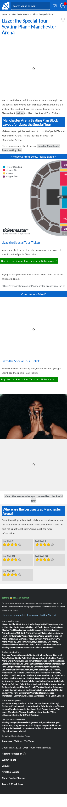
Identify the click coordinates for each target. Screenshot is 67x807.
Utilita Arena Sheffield (44, 647)
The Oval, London (44, 687)
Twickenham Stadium (34, 690)
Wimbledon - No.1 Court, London (49, 695)
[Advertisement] (33, 69)
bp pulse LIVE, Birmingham (47, 624)
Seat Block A (8, 541)
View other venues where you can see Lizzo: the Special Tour (34, 498)
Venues (5, 765)
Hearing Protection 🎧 (14, 753)
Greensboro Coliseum (42, 630)
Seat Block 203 (41, 556)
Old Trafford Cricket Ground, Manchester (31, 672)
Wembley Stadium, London (42, 692)
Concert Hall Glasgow (31, 725)
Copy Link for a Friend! (33, 294)
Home (4, 14)
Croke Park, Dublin (16, 660)
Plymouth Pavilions (19, 644)
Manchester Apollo (17, 709)
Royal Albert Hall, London (17, 728)
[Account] (63, 5)
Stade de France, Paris (49, 681)
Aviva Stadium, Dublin (11, 658)
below (19, 113)
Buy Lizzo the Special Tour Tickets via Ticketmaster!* (29, 260)
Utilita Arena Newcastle (23, 647)
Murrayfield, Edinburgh (37, 669)
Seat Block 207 (9, 556)
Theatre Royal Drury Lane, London (34, 712)
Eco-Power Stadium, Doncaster (39, 660)
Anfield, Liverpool (54, 655)
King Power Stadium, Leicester (28, 666)
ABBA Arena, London (25, 624)
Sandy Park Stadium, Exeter (29, 675)
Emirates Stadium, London (19, 663)
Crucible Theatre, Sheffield (37, 703)
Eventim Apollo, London (22, 706)
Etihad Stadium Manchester (43, 663)
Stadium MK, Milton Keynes (44, 684)
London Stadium (19, 669)
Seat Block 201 (9, 571)
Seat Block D (40, 541)
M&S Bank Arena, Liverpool (28, 633)
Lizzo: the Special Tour (43, 14)
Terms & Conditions (12, 784)
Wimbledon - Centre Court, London (18, 695)
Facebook (7, 741)
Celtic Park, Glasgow (31, 658)
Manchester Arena (20, 14)
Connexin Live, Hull (28, 627)
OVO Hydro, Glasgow (34, 641)
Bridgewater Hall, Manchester (40, 722)
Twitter (18, 741)
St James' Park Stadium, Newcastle (29, 678)
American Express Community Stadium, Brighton (24, 655)
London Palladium (41, 706)
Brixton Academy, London (13, 703)
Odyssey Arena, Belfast (45, 638)
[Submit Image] (55, 5)
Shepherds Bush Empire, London (41, 709)
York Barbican (32, 715)
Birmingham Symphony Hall (14, 722)
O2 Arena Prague (26, 638)
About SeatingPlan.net (13, 778)
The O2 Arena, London (39, 644)
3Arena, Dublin (8, 624)
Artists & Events (10, 771)
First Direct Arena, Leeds (21, 630)
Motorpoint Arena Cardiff (39, 636)
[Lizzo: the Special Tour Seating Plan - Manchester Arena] (63, 21)
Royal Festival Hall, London (41, 728)
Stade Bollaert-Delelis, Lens (26, 681)
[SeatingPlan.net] (5, 5)
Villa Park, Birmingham (19, 692)
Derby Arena (43, 627)
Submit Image (9, 759)
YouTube (29, 741)
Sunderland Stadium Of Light (23, 687)
